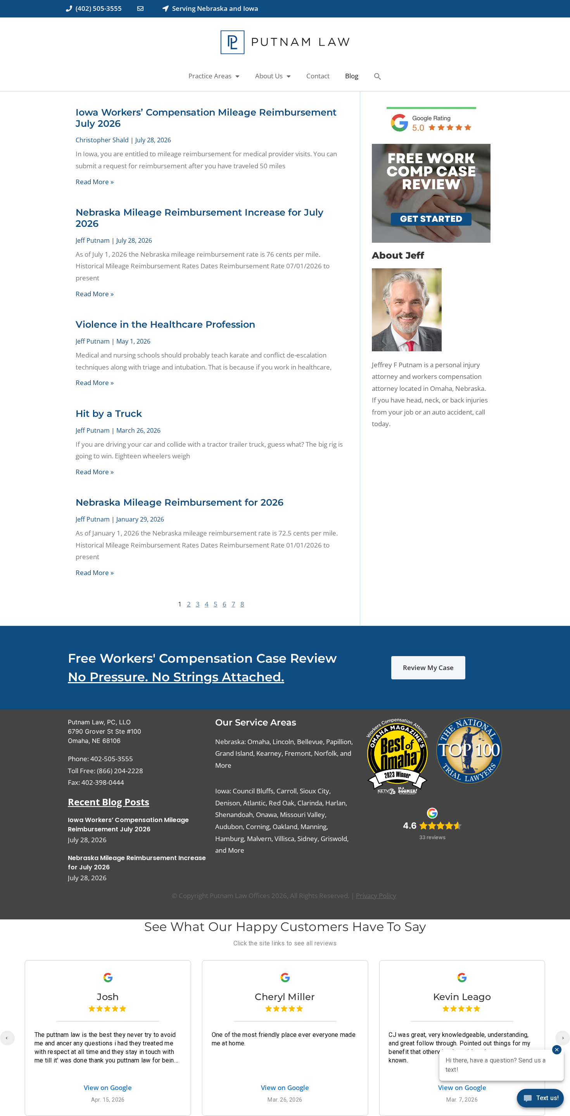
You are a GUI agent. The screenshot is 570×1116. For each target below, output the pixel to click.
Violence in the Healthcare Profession (165, 324)
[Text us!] (540, 1100)
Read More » (95, 181)
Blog (351, 75)
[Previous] (7, 1038)
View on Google (108, 1087)
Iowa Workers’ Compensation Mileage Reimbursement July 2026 (206, 118)
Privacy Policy (376, 895)
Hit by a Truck (109, 413)
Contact (318, 75)
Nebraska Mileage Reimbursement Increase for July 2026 (199, 218)
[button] (377, 76)
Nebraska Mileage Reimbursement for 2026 (179, 502)
